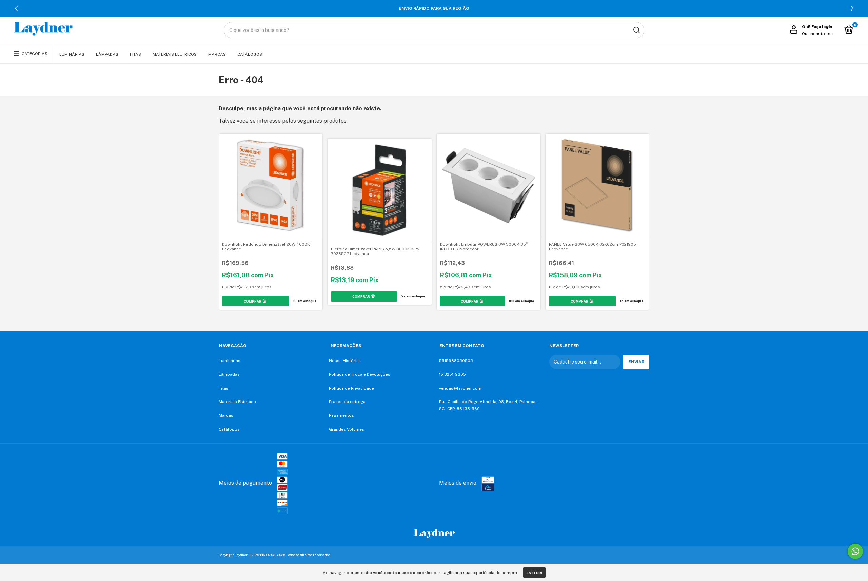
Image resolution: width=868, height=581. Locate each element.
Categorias (34, 53)
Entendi (534, 572)
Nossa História (344, 360)
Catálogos (249, 54)
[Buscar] (636, 30)
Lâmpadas (107, 54)
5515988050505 (456, 360)
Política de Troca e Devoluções (359, 374)
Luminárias (71, 54)
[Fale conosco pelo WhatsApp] (855, 551)
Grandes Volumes (346, 429)
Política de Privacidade (351, 388)
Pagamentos (341, 415)
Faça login (821, 26)
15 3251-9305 (452, 374)
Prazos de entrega (347, 401)
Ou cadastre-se (817, 33)
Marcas (217, 54)
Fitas (135, 54)
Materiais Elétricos (175, 54)
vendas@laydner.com (460, 388)
